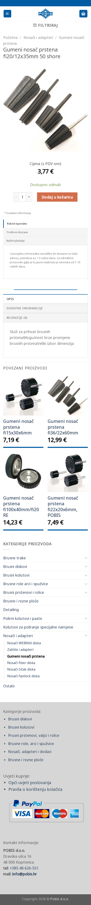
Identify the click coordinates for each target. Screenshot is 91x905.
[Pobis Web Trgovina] (45, 13)
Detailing (11, 609)
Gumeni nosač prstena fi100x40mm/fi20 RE (21, 506)
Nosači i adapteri (18, 635)
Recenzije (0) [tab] (17, 318)
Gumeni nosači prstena (26, 656)
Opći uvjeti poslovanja (29, 782)
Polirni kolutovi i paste (22, 618)
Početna (10, 37)
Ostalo (9, 685)
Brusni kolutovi (16, 575)
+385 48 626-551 (24, 868)
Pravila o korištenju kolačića (35, 789)
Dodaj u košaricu (57, 197)
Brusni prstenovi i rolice (23, 592)
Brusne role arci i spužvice (25, 583)
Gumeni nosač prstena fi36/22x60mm (63, 427)
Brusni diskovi (15, 566)
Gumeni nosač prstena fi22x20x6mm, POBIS (63, 506)
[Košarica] (83, 13)
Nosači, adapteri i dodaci (29, 751)
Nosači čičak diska (21, 669)
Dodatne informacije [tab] (25, 308)
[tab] (45, 224)
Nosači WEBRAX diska (24, 643)
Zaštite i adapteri (20, 649)
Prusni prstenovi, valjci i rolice (33, 735)
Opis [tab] (10, 299)
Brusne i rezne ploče (21, 600)
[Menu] (7, 13)
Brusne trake (14, 557)
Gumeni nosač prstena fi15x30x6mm (18, 427)
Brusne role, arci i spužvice (31, 743)
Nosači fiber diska (21, 662)
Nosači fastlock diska (23, 676)
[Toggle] (86, 558)
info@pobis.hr (24, 873)
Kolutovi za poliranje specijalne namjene (38, 627)
